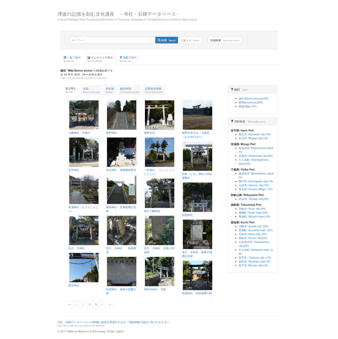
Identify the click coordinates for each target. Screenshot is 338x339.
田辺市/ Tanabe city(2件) (254, 199)
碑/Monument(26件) (251, 102)
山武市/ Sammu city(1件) (254, 185)
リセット (190, 40)
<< (69, 304)
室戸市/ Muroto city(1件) (253, 265)
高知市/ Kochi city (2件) (253, 234)
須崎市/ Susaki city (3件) (254, 226)
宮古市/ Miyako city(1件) (253, 138)
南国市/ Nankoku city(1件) (255, 261)
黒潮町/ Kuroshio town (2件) (256, 230)
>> (109, 304)
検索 (168, 40)
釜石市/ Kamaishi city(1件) (255, 134)
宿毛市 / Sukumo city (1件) (255, 257)
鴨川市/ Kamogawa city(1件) (256, 181)
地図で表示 (128, 58)
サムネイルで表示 (100, 58)
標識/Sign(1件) (248, 106)
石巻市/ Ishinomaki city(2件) (256, 156)
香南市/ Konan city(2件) (253, 238)
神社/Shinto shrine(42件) (254, 98)
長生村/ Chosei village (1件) (256, 189)
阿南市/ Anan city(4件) (252, 208)
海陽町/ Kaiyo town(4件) (253, 212)
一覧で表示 (72, 58)
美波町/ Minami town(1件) (254, 216)
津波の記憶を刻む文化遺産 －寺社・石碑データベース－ (127, 15)
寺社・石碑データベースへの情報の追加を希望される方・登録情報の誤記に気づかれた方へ (114, 323)
